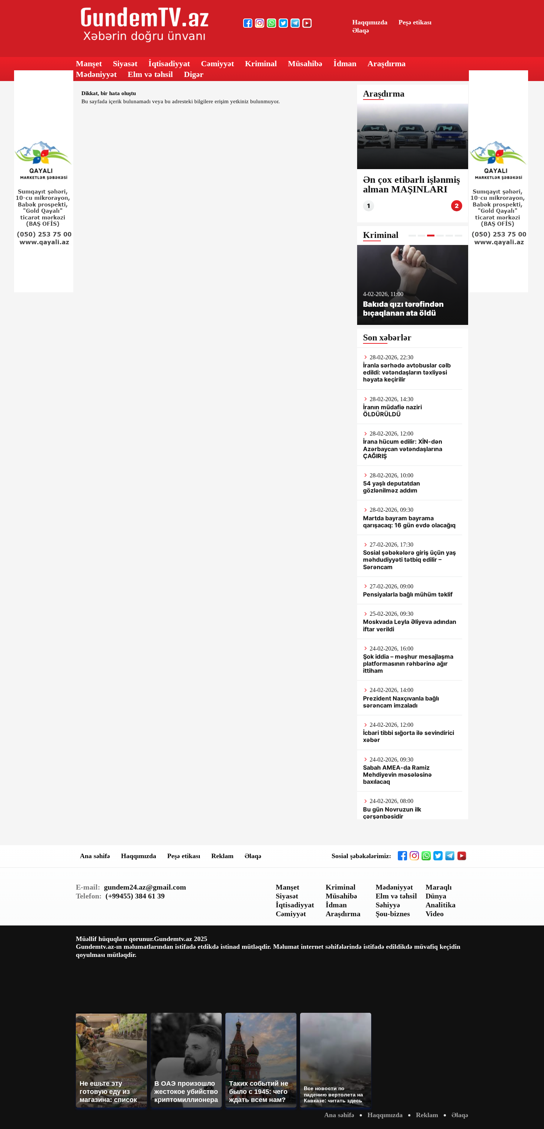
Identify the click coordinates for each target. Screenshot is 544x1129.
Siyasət (125, 63)
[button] (412, 235)
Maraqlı (439, 887)
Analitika (441, 905)
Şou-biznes (393, 914)
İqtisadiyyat (169, 63)
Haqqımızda (369, 22)
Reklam (222, 856)
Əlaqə (360, 30)
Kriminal (261, 63)
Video (435, 914)
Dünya (436, 896)
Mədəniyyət (96, 74)
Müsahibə (305, 63)
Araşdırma (386, 63)
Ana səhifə (95, 856)
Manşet (89, 63)
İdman (344, 63)
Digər (194, 74)
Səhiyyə (388, 905)
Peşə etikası (415, 22)
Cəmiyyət (217, 63)
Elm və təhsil (150, 74)
